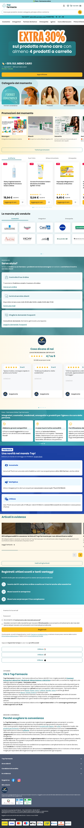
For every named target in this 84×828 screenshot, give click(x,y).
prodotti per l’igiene (47, 726)
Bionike (48, 690)
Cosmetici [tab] (15, 219)
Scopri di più (38, 457)
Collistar (42, 690)
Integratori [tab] (42, 219)
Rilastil (27, 690)
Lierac (54, 690)
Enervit (33, 692)
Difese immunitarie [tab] (52, 158)
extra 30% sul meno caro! (38, 17)
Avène (32, 690)
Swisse (28, 692)
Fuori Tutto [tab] (31, 158)
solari (59, 726)
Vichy (37, 690)
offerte (26, 730)
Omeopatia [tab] (72, 158)
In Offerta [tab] (11, 158)
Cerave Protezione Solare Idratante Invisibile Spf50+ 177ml (40, 184)
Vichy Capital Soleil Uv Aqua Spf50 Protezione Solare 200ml (13, 184)
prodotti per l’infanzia (11, 728)
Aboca (22, 692)
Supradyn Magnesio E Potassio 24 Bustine (65, 183)
